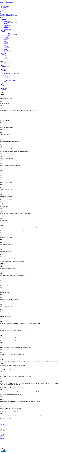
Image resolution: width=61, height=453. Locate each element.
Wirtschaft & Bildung (4, 48)
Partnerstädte (7, 38)
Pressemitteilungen (6, 20)
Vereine (5, 41)
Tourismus (5, 56)
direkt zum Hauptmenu (5, 8)
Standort (1, 15)
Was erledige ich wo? (7, 21)
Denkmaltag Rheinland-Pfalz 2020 (12, 36)
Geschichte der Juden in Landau (12, 34)
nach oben (3, 424)
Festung (9, 35)
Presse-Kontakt (6, 26)
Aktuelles (4, 15)
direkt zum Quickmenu (5, 6)
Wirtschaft (5, 49)
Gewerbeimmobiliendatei (7, 50)
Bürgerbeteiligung (6, 24)
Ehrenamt (5, 40)
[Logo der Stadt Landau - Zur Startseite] (6, 14)
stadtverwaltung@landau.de (4, 434)
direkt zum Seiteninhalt (5, 9)
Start (2, 64)
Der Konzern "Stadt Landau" (8, 51)
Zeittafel (9, 33)
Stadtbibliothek (6, 57)
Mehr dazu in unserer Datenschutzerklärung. (7, 2)
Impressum (3, 68)
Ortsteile (7, 37)
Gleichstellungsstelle (7, 25)
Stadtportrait (5, 55)
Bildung (5, 52)
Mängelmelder (4, 87)
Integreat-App (6, 45)
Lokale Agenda (6, 28)
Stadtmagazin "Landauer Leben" (8, 29)
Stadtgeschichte (8, 32)
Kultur (5, 58)
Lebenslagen (6, 39)
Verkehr (6, 15)
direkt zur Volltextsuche (5, 7)
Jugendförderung (6, 47)
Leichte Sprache (2, 13)
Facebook (11, 15)
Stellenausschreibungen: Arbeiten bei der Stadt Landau (11, 22)
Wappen (7, 79)
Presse (3, 65)
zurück (1, 424)
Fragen (9, 15)
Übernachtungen (14, 15)
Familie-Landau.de (6, 44)
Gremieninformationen (5, 66)
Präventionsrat (6, 46)
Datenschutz (4, 70)
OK (1, 4)
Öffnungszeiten (4, 69)
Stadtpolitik (5, 23)
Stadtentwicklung (6, 42)
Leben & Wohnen (3, 31)
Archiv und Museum (7, 59)
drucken (6, 424)
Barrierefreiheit (4, 71)
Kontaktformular (2, 438)
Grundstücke (6, 43)
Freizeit (3, 83)
